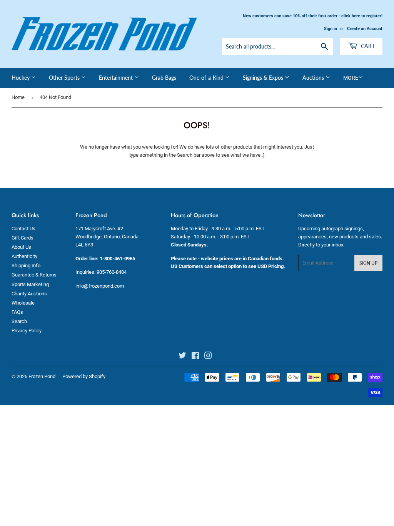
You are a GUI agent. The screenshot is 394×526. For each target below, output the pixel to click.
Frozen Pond (41, 376)
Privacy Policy (27, 330)
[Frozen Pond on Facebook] (195, 357)
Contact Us (23, 228)
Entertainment (116, 77)
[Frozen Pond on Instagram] (208, 357)
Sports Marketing (30, 284)
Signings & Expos (264, 77)
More (350, 78)
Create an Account (364, 28)
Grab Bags (164, 77)
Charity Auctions (29, 294)
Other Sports (65, 77)
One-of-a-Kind (207, 77)
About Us (21, 247)
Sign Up (368, 263)
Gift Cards (22, 238)
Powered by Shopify (83, 376)
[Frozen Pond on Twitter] (182, 357)
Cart (367, 46)
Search (19, 321)
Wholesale (23, 303)
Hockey (21, 77)
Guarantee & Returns (34, 275)
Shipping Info (26, 265)
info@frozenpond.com (99, 286)
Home (18, 97)
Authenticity (24, 256)
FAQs (17, 312)
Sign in (330, 28)
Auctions (314, 77)
